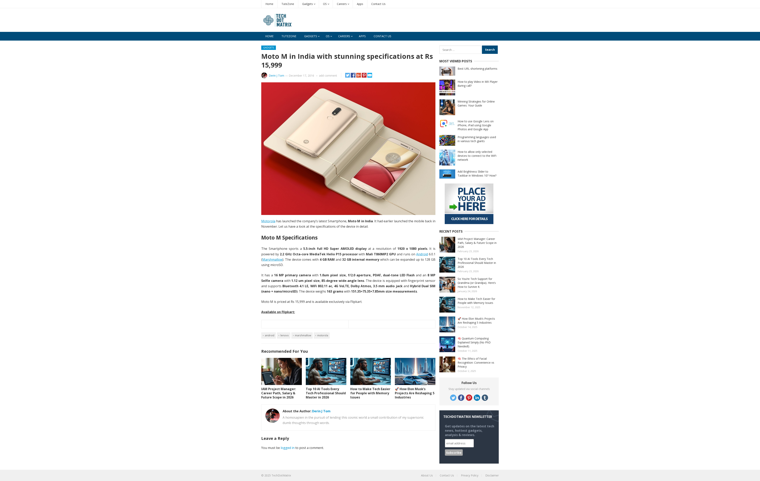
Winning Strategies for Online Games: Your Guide (476, 103)
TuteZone (287, 4)
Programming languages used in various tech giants (477, 139)
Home (269, 4)
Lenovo (284, 335)
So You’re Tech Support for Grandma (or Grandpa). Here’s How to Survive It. (477, 283)
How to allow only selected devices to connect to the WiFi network (477, 156)
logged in (287, 448)
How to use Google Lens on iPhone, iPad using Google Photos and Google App (476, 125)
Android (422, 254)
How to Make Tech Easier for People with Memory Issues (370, 393)
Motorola (268, 221)
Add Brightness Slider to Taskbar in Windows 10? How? (477, 173)
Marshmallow (272, 259)
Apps (360, 4)
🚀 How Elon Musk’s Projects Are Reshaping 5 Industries (414, 393)
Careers (342, 4)
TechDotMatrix (281, 475)
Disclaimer (492, 475)
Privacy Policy (469, 475)
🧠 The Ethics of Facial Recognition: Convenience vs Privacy (476, 362)
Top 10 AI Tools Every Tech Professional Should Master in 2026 (326, 393)
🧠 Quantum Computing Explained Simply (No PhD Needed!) (474, 342)
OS (325, 4)
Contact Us (378, 4)
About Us (427, 475)
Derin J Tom (276, 75)
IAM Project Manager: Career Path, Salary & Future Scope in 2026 (278, 393)
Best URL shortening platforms (477, 68)
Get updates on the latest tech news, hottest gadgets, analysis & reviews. (469, 430)
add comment (328, 75)
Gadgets (307, 4)
